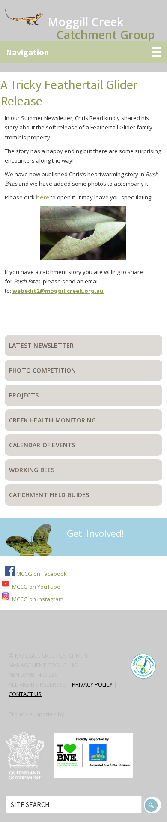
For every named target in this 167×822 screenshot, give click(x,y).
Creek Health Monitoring (52, 420)
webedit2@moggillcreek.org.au (58, 291)
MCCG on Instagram (37, 599)
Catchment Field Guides (49, 495)
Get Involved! (95, 533)
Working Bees (31, 470)
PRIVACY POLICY (92, 684)
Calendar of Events (42, 445)
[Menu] (83, 52)
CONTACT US (25, 694)
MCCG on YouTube (35, 586)
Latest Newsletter (41, 345)
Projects (24, 395)
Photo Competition (42, 370)
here (42, 197)
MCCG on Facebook (41, 574)
